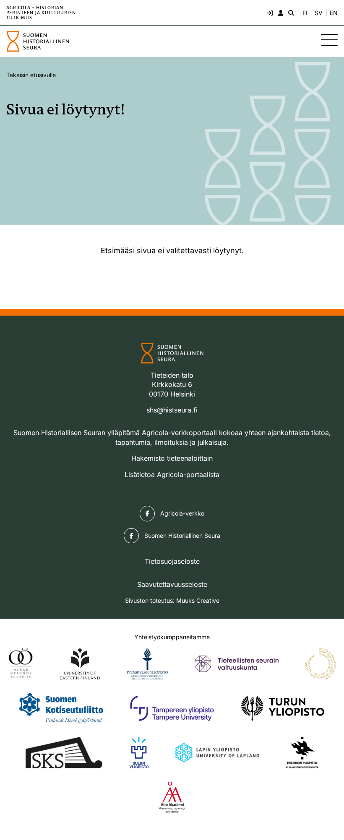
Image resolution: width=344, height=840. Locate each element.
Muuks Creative (197, 600)
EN (334, 13)
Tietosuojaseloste (172, 561)
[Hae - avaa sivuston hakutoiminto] (290, 12)
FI (305, 13)
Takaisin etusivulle (31, 74)
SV (319, 13)
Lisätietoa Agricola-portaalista (172, 474)
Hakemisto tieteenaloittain (172, 458)
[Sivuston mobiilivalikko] (329, 40)
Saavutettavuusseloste (172, 584)
